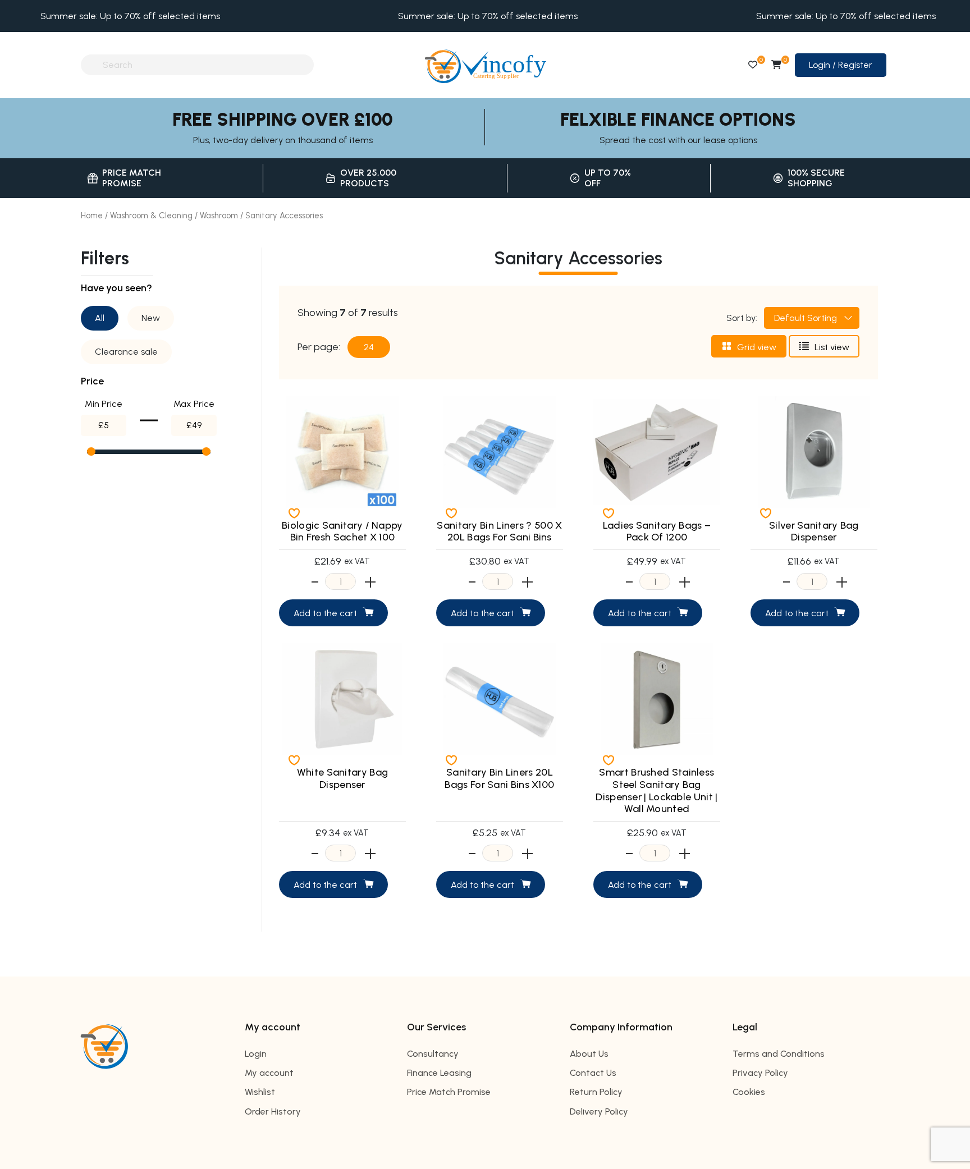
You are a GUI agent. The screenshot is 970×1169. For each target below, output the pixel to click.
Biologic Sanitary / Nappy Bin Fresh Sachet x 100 (342, 531)
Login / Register (840, 64)
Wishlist (260, 1092)
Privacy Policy (760, 1072)
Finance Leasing (439, 1072)
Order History (273, 1111)
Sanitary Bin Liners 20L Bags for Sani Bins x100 (499, 778)
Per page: (319, 347)
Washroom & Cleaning (151, 215)
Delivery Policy (599, 1111)
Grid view (756, 347)
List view (832, 347)
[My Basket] (776, 64)
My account (269, 1072)
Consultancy (433, 1053)
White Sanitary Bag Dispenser (342, 778)
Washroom (219, 215)
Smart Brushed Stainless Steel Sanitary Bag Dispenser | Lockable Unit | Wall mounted (656, 790)
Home (92, 215)
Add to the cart (325, 613)
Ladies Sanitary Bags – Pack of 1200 (657, 531)
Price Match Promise (449, 1092)
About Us (589, 1053)
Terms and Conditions (779, 1053)
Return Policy (596, 1092)
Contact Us (593, 1072)
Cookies (749, 1092)
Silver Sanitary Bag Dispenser (814, 531)
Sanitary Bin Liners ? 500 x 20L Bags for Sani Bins (499, 531)
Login (256, 1053)
